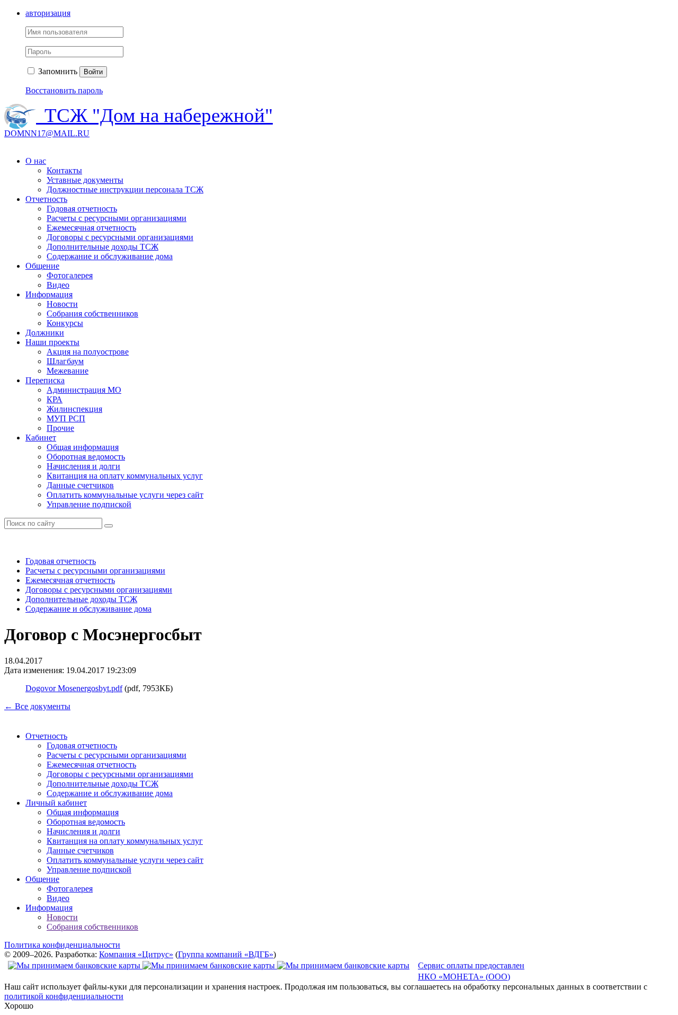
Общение (42, 265)
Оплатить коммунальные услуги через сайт (125, 494)
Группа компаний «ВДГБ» (225, 954)
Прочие (60, 428)
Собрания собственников (92, 313)
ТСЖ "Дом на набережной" (158, 115)
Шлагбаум (65, 361)
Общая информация (83, 447)
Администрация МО (84, 389)
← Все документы (37, 706)
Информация (49, 294)
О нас (35, 160)
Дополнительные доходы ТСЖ (102, 246)
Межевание (67, 370)
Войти (93, 72)
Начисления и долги (83, 466)
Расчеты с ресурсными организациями (116, 218)
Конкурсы (65, 323)
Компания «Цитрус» (136, 954)
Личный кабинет (56, 802)
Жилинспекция (74, 408)
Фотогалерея (70, 275)
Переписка (45, 380)
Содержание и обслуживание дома (110, 256)
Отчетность (46, 199)
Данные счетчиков (80, 485)
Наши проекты (52, 342)
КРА (55, 399)
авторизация (47, 12)
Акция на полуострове (88, 351)
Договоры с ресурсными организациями (120, 237)
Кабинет (40, 437)
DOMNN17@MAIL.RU (47, 133)
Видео (58, 284)
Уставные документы (85, 179)
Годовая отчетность (82, 208)
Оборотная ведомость (86, 456)
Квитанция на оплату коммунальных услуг (125, 475)
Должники (44, 332)
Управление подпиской (89, 504)
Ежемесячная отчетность (91, 227)
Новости (62, 303)
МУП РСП (66, 418)
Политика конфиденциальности (62, 944)
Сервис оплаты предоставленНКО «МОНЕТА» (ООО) (471, 971)
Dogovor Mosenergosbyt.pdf (73, 688)
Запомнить (56, 71)
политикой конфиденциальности (63, 996)
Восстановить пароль (64, 90)
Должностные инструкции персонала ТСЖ (125, 189)
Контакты (64, 170)
